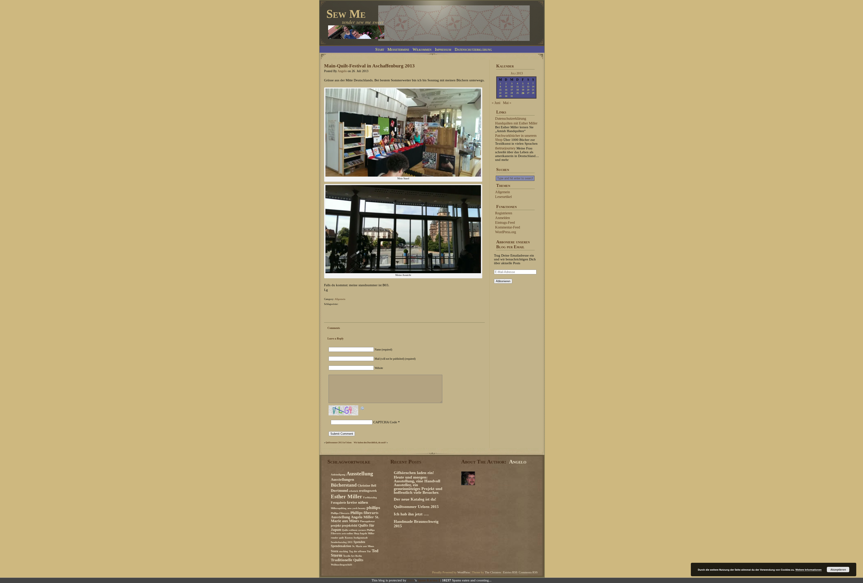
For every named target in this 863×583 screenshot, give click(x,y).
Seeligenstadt (361, 537)
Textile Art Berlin (352, 556)
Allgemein (340, 299)
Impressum (443, 49)
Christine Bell (367, 485)
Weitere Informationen (808, 569)
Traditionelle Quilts (347, 560)
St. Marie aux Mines (363, 546)
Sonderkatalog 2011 (342, 542)
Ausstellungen (342, 479)
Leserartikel (503, 197)
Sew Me (346, 13)
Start (379, 49)
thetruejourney (505, 148)
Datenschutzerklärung (473, 49)
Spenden (359, 542)
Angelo (342, 71)
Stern (334, 551)
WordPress (463, 572)
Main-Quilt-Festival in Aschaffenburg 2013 (369, 66)
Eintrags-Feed (505, 222)
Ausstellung (359, 474)
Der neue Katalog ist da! (415, 499)
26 (523, 93)
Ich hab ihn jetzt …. (411, 514)
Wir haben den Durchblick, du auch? (370, 442)
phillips (373, 507)
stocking (343, 551)
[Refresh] (362, 409)
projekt (336, 525)
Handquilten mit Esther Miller (516, 123)
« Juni (496, 103)
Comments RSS (528, 572)
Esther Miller (346, 496)
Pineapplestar (367, 521)
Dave (411, 580)
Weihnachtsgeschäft (341, 564)
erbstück (353, 491)
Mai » (507, 103)
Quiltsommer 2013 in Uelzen (338, 442)
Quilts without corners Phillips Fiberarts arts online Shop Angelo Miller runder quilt (353, 534)
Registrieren (503, 213)
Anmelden (502, 218)
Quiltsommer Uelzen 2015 (416, 506)
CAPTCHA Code (385, 422)
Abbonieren (503, 281)
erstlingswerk (368, 490)
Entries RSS (510, 572)
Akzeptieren (838, 569)
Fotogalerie (338, 502)
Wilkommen (422, 49)
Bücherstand (344, 485)
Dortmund (339, 490)
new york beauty (356, 508)
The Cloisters (493, 572)
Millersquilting (339, 508)
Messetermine (398, 49)
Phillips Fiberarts (340, 513)
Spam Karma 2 (429, 580)
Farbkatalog (370, 497)
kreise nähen (357, 502)
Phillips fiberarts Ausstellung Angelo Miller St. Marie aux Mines (355, 517)
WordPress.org (505, 232)
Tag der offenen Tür (360, 551)
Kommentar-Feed (507, 227)
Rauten (349, 537)
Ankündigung (338, 474)
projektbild (349, 525)
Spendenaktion (341, 546)
